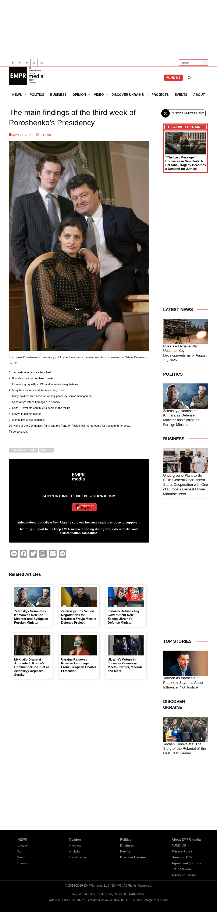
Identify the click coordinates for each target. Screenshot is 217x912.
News (17, 94)
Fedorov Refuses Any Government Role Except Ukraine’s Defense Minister (123, 616)
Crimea (22, 863)
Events (181, 94)
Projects (160, 94)
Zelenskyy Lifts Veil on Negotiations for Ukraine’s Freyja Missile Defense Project (78, 616)
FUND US (173, 77)
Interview (75, 845)
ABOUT (199, 94)
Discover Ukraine (128, 94)
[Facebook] (19, 62)
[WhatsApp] (43, 554)
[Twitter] (12, 62)
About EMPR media (186, 839)
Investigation (77, 857)
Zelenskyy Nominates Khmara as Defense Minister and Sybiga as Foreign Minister (31, 616)
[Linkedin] (27, 62)
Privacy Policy (182, 851)
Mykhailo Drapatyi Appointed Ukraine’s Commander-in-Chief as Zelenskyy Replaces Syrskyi (31, 667)
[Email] (53, 554)
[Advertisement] (108, 29)
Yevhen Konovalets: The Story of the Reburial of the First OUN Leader (184, 748)
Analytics (75, 851)
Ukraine (22, 845)
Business (58, 94)
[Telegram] (62, 554)
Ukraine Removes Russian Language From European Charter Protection (78, 665)
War (20, 851)
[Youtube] (34, 62)
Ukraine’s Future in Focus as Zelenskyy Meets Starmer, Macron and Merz (125, 665)
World (21, 857)
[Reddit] (14, 554)
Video (99, 94)
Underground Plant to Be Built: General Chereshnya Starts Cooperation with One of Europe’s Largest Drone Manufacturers (185, 484)
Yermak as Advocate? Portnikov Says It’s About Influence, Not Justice (183, 682)
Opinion (79, 94)
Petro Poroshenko (24, 450)
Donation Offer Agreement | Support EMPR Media (187, 863)
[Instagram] (41, 62)
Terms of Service (184, 875)
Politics (37, 94)
